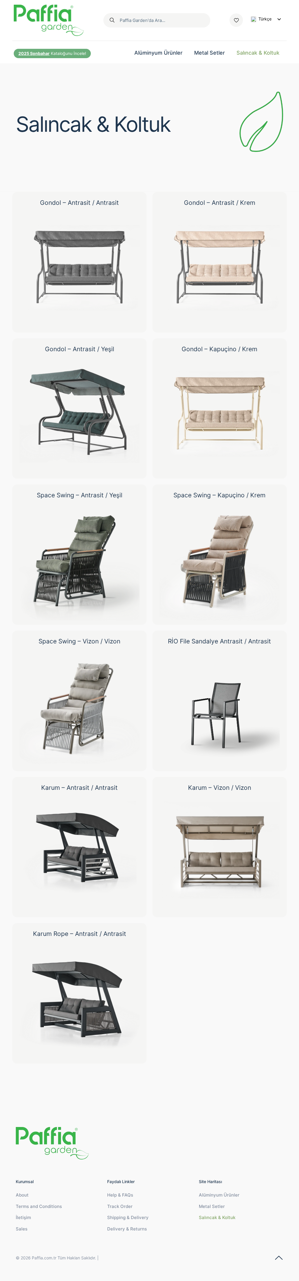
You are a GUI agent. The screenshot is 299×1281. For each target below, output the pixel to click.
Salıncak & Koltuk (217, 1217)
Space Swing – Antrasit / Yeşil (79, 495)
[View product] (131, 215)
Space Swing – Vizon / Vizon (79, 641)
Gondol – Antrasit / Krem (219, 202)
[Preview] (131, 241)
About (22, 1195)
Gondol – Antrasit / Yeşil (79, 349)
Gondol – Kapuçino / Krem (219, 349)
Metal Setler (212, 1206)
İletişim (23, 1217)
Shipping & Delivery (128, 1217)
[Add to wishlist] (131, 228)
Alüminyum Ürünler (219, 1195)
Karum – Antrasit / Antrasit (79, 787)
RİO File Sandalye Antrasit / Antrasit (219, 641)
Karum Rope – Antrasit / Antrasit (79, 933)
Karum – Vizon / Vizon (219, 787)
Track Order (120, 1206)
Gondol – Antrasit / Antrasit (79, 202)
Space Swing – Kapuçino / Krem (219, 495)
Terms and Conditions (39, 1206)
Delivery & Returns (127, 1229)
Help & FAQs (120, 1195)
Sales (21, 1229)
